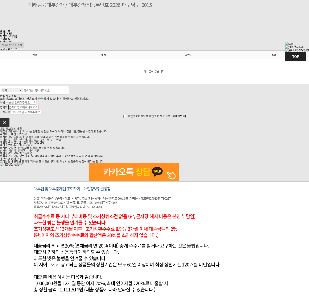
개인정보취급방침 (96, 189)
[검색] (64, 90)
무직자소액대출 (9, 36)
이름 (2, 102)
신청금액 (5, 112)
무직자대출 (6, 33)
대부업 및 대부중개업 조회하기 (57, 189)
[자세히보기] (179, 116)
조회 (274, 55)
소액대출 (5, 39)
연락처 (4, 107)
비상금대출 (6, 42)
